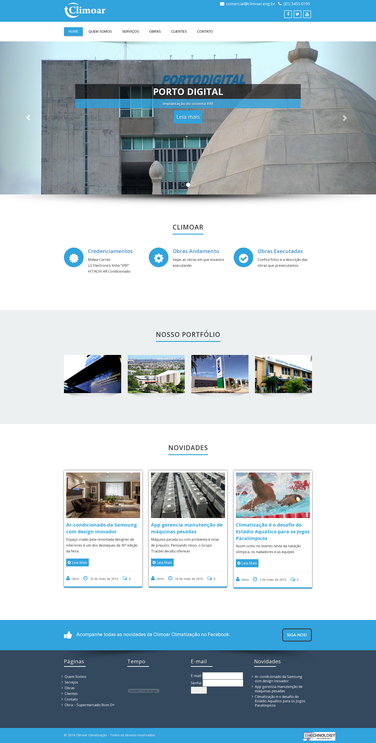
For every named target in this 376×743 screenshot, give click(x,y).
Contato (205, 31)
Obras (155, 31)
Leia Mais (79, 562)
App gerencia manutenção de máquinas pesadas (187, 528)
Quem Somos (100, 31)
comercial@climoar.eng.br (250, 3)
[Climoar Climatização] (124, 10)
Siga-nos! (297, 635)
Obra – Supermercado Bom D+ (90, 704)
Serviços (130, 31)
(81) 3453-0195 (296, 3)
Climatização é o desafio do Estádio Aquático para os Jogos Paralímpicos (273, 531)
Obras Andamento (196, 251)
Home (73, 31)
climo (75, 579)
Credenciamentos (110, 251)
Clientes (179, 31)
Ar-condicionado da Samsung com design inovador (101, 528)
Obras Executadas (280, 251)
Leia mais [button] (188, 119)
